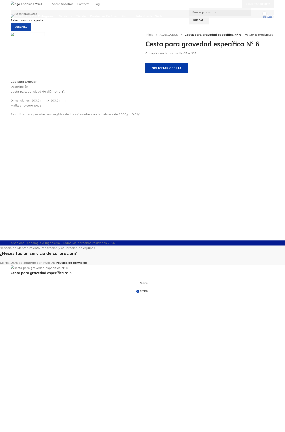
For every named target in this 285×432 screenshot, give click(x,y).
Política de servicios (71, 263)
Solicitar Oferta (258, 4)
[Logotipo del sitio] (26, 4)
